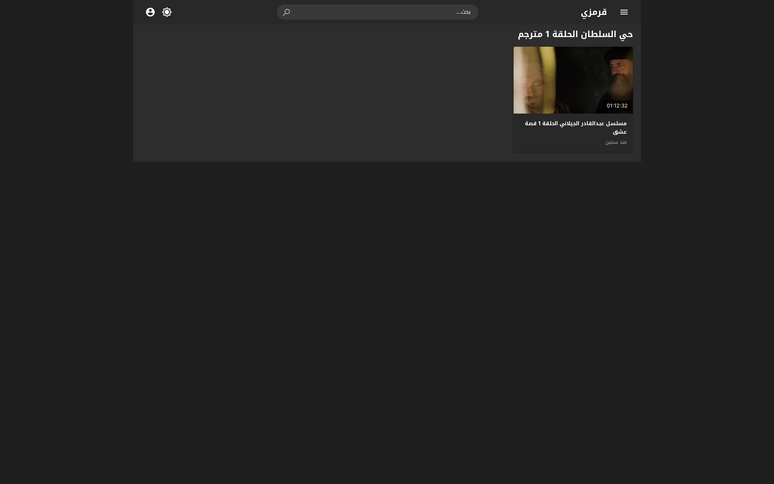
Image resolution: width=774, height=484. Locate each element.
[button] (287, 12)
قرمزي (594, 12)
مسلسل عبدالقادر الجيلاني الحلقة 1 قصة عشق (576, 127)
